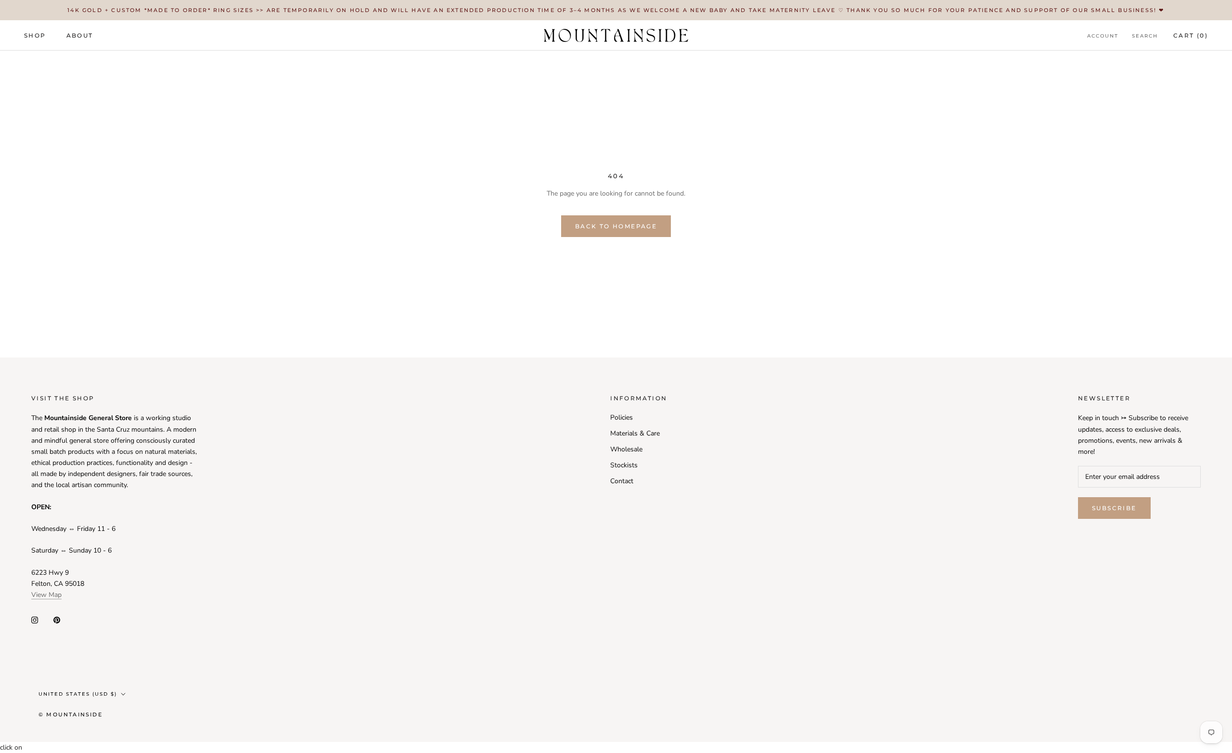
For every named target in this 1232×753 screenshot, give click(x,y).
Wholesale (626, 449)
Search (1145, 36)
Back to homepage (616, 226)
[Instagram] (34, 619)
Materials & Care (635, 433)
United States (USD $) (77, 694)
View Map (46, 594)
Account (1102, 36)
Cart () (1190, 35)
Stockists (624, 465)
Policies (621, 417)
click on (11, 747)
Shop (35, 35)
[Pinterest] (56, 619)
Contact (621, 481)
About (79, 35)
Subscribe (1114, 508)
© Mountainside (70, 714)
